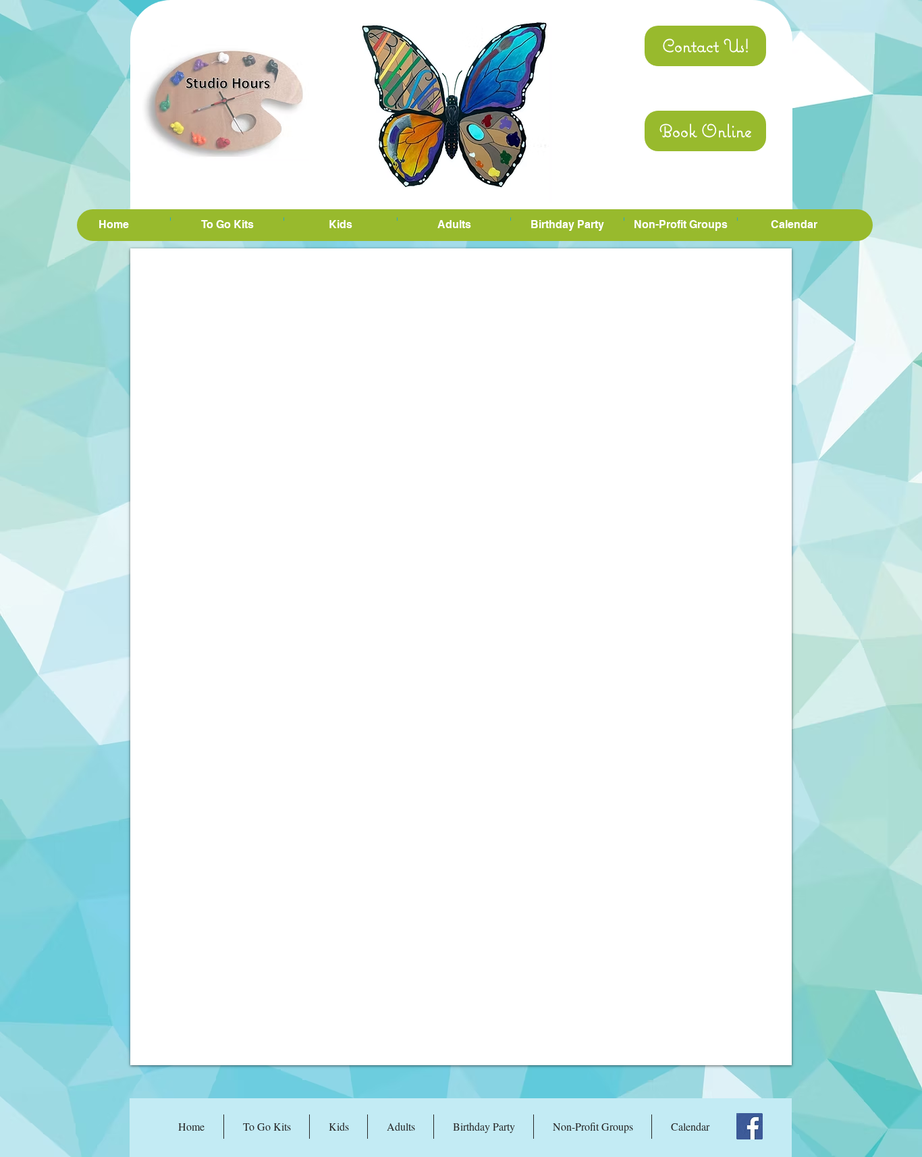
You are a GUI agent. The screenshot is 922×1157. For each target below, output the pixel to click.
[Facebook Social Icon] (749, 1126)
